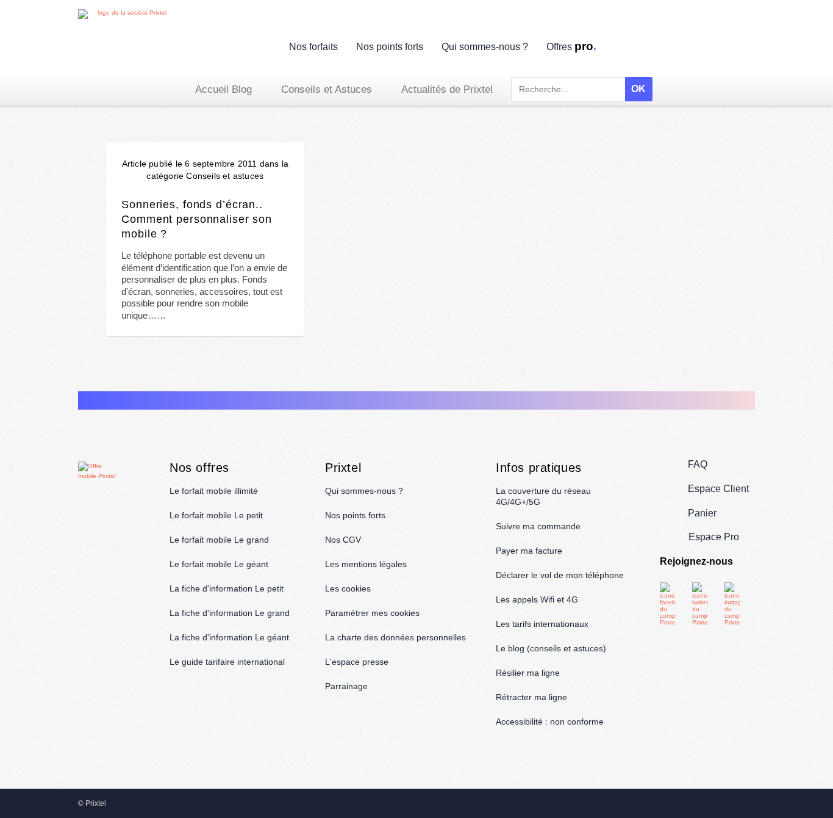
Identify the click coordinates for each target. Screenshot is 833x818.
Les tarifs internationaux (542, 624)
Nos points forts (389, 47)
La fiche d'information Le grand (230, 613)
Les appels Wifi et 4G (537, 599)
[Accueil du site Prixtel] (127, 42)
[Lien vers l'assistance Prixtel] (719, 48)
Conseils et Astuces (326, 89)
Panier (702, 513)
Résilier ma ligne (528, 673)
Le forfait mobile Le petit (216, 515)
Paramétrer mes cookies (372, 613)
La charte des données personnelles (395, 637)
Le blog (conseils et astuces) (551, 648)
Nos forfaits (313, 47)
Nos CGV (343, 540)
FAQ (697, 464)
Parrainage (346, 686)
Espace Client (718, 488)
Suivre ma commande (538, 526)
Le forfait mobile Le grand (219, 540)
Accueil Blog (223, 89)
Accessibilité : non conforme (550, 721)
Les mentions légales (366, 564)
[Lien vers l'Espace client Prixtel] (747, 48)
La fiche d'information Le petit (227, 588)
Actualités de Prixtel (447, 89)
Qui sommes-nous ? (485, 47)
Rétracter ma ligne (531, 697)
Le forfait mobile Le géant (219, 564)
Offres (572, 47)
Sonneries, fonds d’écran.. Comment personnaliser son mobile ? (196, 219)
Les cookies (348, 588)
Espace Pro (713, 537)
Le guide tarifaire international (227, 662)
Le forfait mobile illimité (214, 491)
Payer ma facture (529, 551)
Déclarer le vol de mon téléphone (560, 575)
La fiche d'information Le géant (229, 637)
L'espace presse (356, 662)
